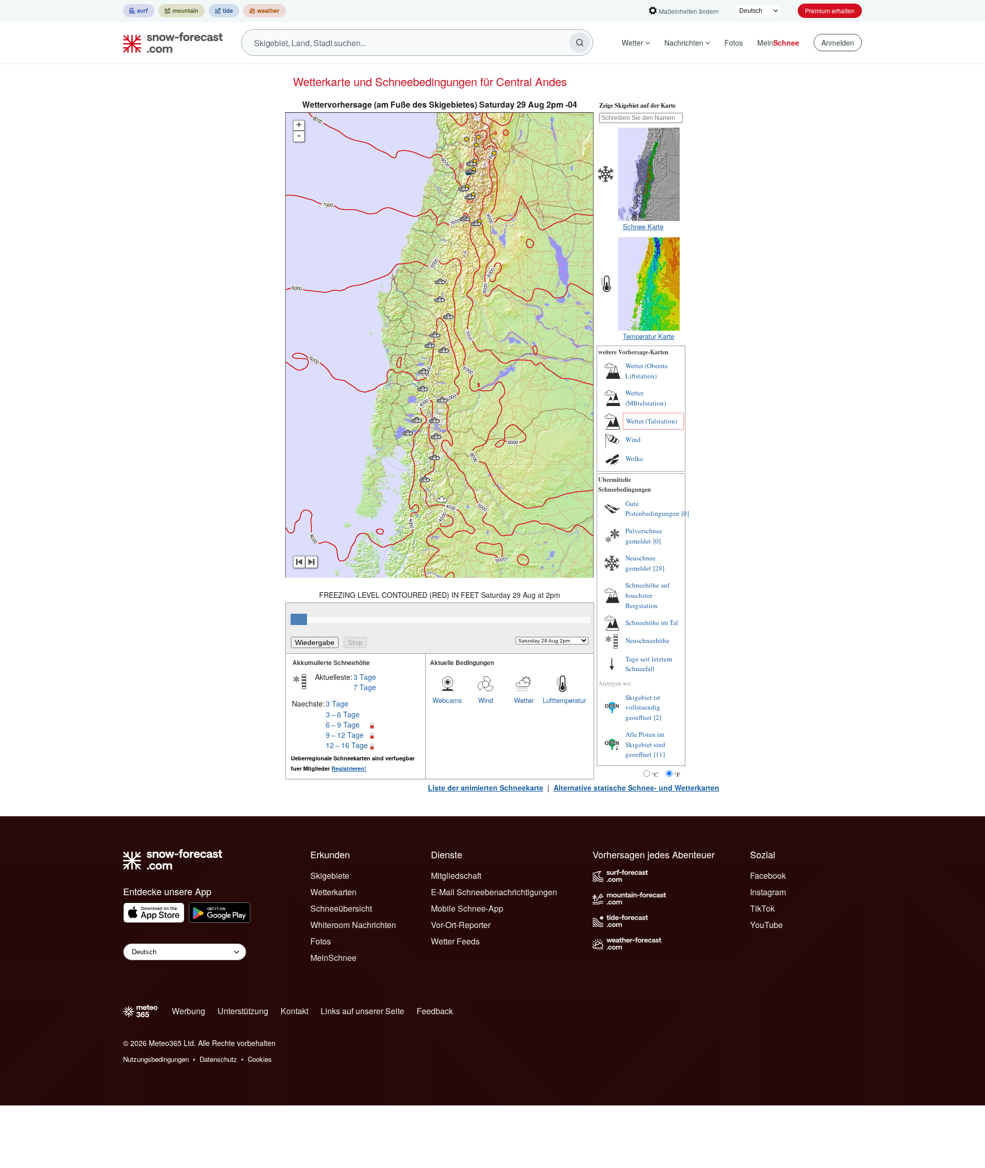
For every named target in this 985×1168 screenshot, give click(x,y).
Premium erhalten (830, 10)
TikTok (762, 908)
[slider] (298, 619)
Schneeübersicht (341, 908)
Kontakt (294, 1011)
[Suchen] (579, 42)
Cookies (260, 1059)
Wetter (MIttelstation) (645, 398)
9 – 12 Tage (345, 735)
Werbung (188, 1011)
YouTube (766, 925)
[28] (658, 568)
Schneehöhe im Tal (651, 622)
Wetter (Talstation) (651, 421)
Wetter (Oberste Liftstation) (646, 370)
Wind (485, 700)
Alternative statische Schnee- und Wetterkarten (636, 787)
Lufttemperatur (562, 700)
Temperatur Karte (648, 336)
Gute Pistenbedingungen (652, 508)
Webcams (447, 700)
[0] (685, 513)
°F (677, 774)
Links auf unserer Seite (362, 1011)
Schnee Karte (643, 226)
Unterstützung (243, 1011)
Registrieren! (348, 768)
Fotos (733, 42)
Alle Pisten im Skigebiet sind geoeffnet (645, 744)
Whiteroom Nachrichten (353, 925)
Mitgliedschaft (456, 875)
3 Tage (364, 677)
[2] (657, 717)
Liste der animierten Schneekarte (485, 787)
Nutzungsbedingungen (156, 1059)
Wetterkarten (333, 892)
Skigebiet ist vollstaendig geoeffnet (642, 707)
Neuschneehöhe (647, 640)
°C (655, 774)
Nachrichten (683, 42)
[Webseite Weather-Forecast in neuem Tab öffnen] (264, 10)
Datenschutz (218, 1059)
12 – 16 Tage (347, 745)
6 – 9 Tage (343, 724)
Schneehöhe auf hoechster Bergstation (647, 595)
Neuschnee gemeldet (640, 563)
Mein (778, 42)
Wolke (634, 458)
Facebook (768, 875)
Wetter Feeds (455, 941)
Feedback (435, 1011)
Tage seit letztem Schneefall (648, 664)
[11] (659, 754)
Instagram (768, 892)
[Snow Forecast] (169, 42)
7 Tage (364, 687)
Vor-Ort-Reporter (460, 925)
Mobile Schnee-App (467, 908)
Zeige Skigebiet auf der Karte (637, 105)
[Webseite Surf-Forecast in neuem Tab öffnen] (138, 10)
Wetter (632, 42)
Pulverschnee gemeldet (643, 536)
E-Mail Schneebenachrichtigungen (494, 892)
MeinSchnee (333, 957)
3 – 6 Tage (343, 714)
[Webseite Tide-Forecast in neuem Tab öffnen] (224, 10)
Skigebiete (329, 875)
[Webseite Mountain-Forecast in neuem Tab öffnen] (182, 10)
